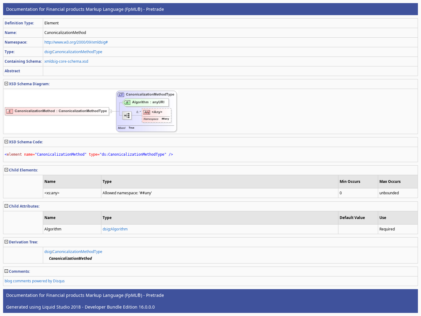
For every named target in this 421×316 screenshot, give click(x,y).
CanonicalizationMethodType (77, 51)
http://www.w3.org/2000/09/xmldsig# (76, 42)
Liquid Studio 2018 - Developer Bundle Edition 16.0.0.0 (98, 307)
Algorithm (119, 229)
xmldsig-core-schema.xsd (66, 61)
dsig (47, 51)
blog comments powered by (35, 281)
